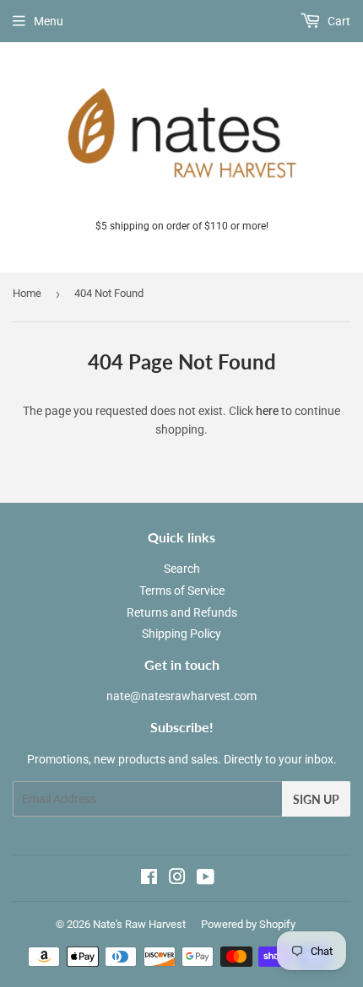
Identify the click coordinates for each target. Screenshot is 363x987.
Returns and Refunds (182, 612)
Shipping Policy (181, 633)
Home (27, 293)
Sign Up (316, 799)
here (267, 411)
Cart (337, 21)
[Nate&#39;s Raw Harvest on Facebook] (149, 879)
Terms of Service (182, 590)
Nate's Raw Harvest (139, 924)
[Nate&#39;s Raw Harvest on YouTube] (205, 879)
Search (182, 568)
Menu (48, 21)
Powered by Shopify (248, 924)
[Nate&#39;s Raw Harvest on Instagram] (177, 879)
